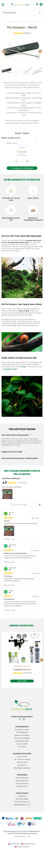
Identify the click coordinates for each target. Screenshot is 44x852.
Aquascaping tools (12, 22)
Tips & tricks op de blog (22, 759)
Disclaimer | (18, 833)
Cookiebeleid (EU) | (33, 831)
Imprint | (10, 833)
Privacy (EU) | (21, 831)
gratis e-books (11, 369)
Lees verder (22, 681)
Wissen (22, 147)
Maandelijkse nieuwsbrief (22, 768)
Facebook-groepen (22, 780)
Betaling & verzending (22, 735)
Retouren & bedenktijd (22, 738)
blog (23, 367)
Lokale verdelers (22, 744)
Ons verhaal (22, 747)
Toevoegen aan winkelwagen (22, 168)
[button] (40, 51)
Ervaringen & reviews (22, 729)
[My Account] (41, 4)
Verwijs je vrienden (22, 783)
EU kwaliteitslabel (22, 732)
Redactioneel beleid (29, 833)
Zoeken (39, 13)
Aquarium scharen (24, 22)
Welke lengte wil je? (11, 138)
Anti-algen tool (22, 765)
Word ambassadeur (22, 778)
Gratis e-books (22, 756)
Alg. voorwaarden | (10, 831)
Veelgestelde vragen (22, 741)
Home (4, 22)
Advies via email (22, 762)
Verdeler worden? (22, 786)
